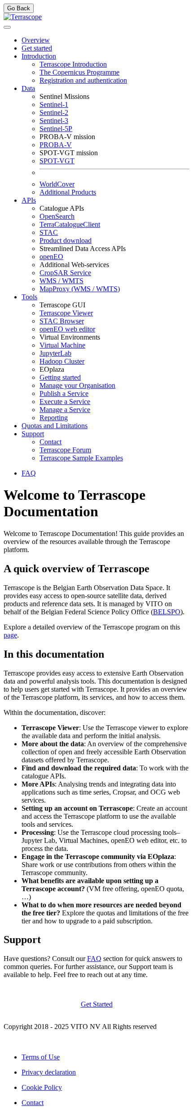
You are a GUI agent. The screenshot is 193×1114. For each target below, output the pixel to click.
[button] (39, 56)
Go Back (18, 8)
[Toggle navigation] (7, 27)
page (10, 635)
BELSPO (166, 612)
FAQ (94, 958)
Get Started (97, 1004)
